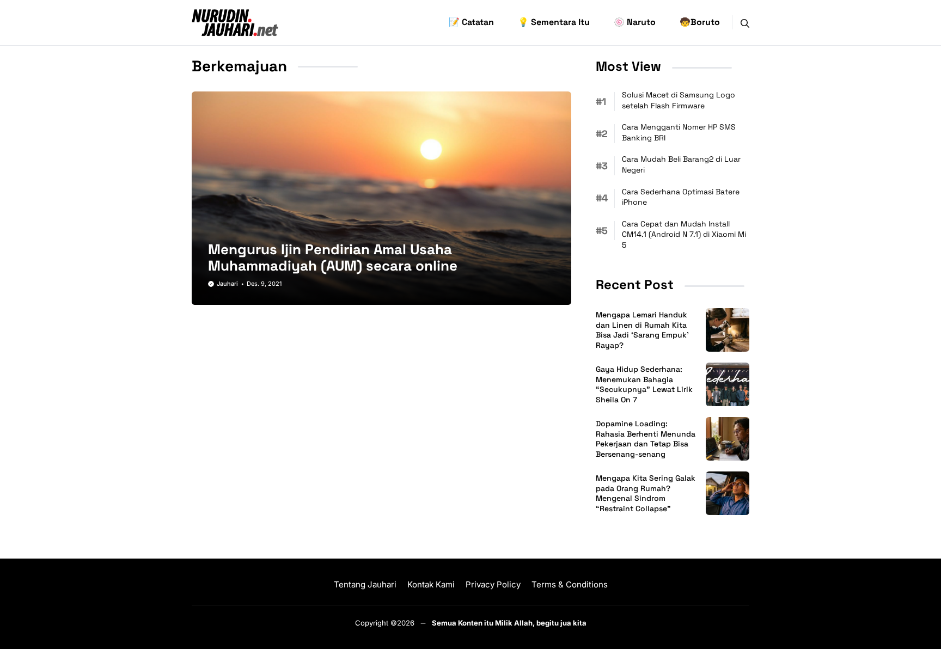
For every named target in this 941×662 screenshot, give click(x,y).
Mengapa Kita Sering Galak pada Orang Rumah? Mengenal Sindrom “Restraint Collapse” (645, 493)
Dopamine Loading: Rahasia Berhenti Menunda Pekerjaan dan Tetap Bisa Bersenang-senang (645, 439)
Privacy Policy (493, 584)
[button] (745, 22)
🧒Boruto (700, 22)
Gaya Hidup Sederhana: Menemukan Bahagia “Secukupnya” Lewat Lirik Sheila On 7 (644, 384)
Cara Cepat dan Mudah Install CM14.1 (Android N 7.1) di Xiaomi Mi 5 (684, 234)
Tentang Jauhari (365, 584)
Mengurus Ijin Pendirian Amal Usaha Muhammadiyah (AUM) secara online (332, 257)
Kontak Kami (431, 584)
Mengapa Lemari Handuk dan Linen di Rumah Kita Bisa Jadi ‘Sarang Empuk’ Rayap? (642, 330)
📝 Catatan (471, 22)
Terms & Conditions (569, 584)
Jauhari (227, 283)
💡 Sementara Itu (554, 22)
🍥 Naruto (635, 22)
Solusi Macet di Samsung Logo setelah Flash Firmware (678, 100)
